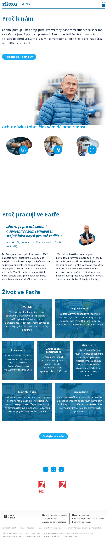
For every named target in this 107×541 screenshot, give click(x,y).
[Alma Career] (10, 517)
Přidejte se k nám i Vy (19, 56)
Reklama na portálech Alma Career (88, 518)
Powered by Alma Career (50, 501)
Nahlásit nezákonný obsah (54, 515)
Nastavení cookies (80, 515)
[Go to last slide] (2, 232)
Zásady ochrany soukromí (54, 522)
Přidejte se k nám (54, 436)
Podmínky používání (81, 522)
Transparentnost (49, 518)
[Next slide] (69, 232)
